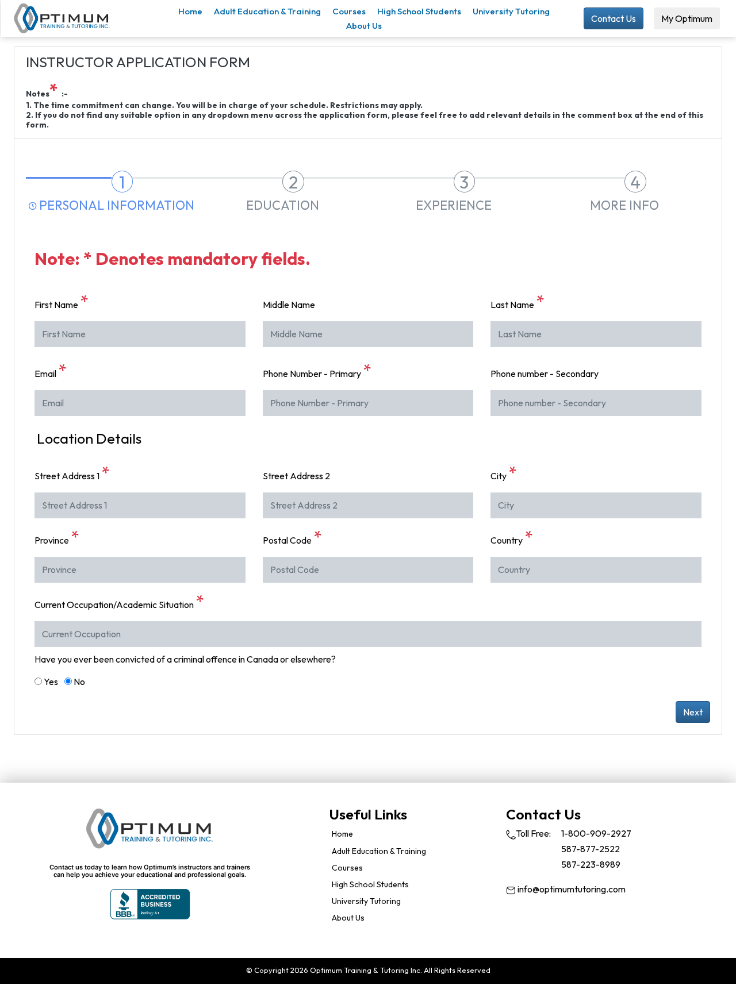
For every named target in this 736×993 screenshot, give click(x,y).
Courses (349, 11)
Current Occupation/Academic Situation (119, 602)
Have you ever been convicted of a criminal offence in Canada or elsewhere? (185, 659)
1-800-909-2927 (596, 833)
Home (190, 11)
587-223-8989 (590, 864)
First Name (61, 302)
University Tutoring (511, 11)
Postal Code (292, 537)
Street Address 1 (72, 473)
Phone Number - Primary (317, 371)
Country (511, 537)
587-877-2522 (590, 849)
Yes (51, 681)
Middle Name (289, 304)
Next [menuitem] (693, 712)
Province (56, 537)
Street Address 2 (296, 476)
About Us (364, 25)
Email (50, 371)
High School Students (419, 11)
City (503, 473)
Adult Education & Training (267, 11)
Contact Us (613, 18)
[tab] (111, 189)
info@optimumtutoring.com (571, 889)
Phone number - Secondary (544, 373)
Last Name (517, 302)
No (79, 681)
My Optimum (686, 18)
